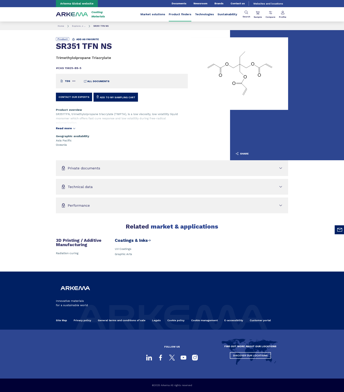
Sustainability (227, 14)
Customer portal (260, 320)
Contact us (238, 3)
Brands (218, 3)
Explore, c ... (78, 26)
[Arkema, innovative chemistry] (75, 293)
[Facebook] (160, 357)
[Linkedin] (149, 357)
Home (61, 26)
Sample (258, 17)
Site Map (61, 320)
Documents (179, 3)
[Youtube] (183, 357)
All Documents (98, 81)
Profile (282, 17)
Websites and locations (268, 3)
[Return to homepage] (72, 14)
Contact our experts (74, 97)
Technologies (204, 14)
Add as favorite (87, 39)
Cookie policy (176, 320)
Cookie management (204, 320)
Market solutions (152, 14)
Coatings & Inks (131, 240)
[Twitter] (172, 357)
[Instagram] (195, 357)
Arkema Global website (77, 3)
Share (244, 153)
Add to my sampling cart (117, 97)
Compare (270, 17)
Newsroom (200, 3)
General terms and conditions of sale (121, 320)
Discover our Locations (250, 355)
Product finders (180, 14)
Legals (156, 320)
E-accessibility (233, 320)
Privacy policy (82, 320)
